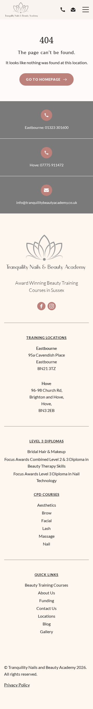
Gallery (46, 631)
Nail (46, 543)
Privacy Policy (17, 685)
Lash (46, 528)
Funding (46, 600)
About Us (46, 592)
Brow (46, 512)
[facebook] (41, 306)
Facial (46, 520)
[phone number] (64, 9)
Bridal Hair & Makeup (46, 451)
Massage (47, 536)
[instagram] (52, 306)
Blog (47, 623)
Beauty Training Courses (46, 584)
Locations (46, 616)
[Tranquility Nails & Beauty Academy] (21, 9)
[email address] (74, 9)
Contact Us (46, 608)
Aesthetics (46, 505)
